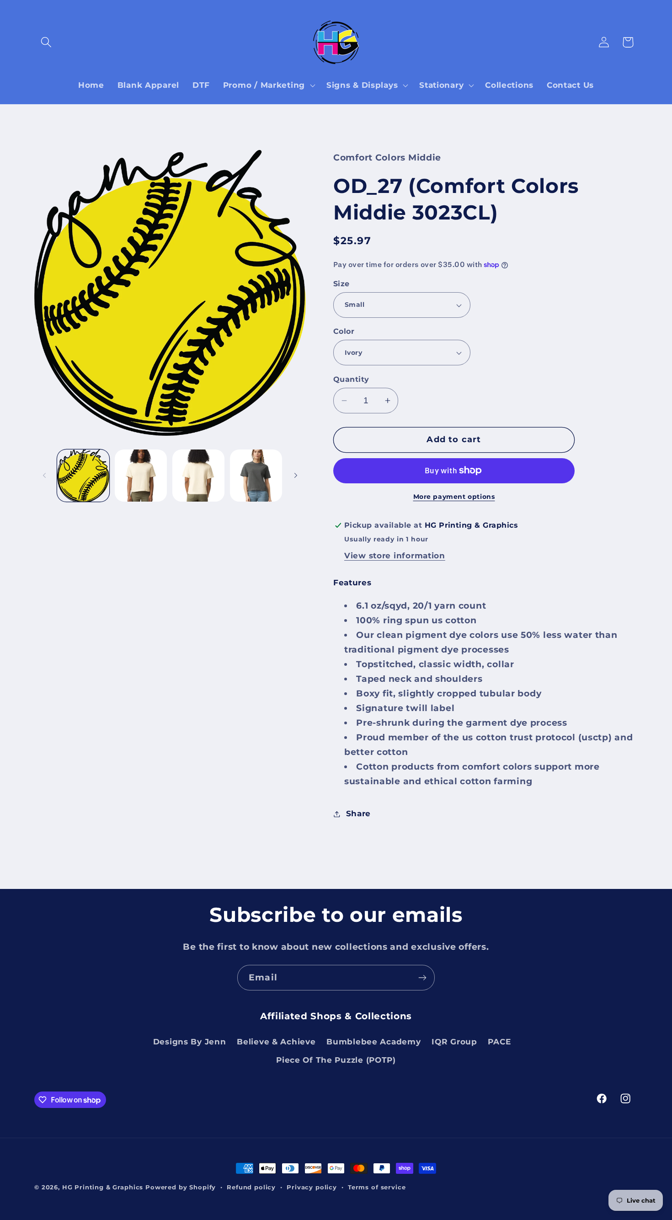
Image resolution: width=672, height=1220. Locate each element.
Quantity (351, 379)
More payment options (454, 496)
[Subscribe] (422, 977)
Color (343, 331)
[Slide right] (296, 476)
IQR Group (454, 1041)
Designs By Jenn (189, 1041)
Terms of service (376, 1187)
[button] (46, 42)
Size (341, 283)
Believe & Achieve (276, 1041)
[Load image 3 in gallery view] (198, 475)
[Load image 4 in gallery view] (256, 475)
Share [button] (358, 813)
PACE (499, 1041)
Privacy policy (312, 1187)
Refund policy (251, 1187)
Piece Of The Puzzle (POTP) (336, 1060)
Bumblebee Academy (373, 1041)
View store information (394, 555)
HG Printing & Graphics (102, 1187)
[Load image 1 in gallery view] (83, 475)
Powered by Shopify (180, 1187)
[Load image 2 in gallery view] (141, 475)
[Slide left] (44, 476)
